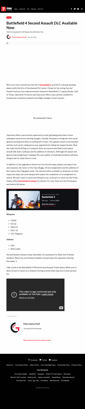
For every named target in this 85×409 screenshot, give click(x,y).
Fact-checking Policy (48, 365)
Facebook (34, 360)
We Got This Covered (18, 377)
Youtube (54, 360)
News (16, 9)
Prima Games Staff (19, 37)
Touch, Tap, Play (33, 380)
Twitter (44, 360)
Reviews (33, 9)
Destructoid (32, 377)
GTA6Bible (65, 380)
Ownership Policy (63, 365)
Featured (22, 9)
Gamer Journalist (44, 377)
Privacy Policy (77, 365)
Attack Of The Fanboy (54, 374)
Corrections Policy (21, 365)
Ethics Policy (34, 365)
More (41, 10)
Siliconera (67, 374)
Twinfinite (32, 374)
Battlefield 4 (12, 316)
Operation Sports (68, 377)
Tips (28, 9)
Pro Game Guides (21, 374)
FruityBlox (44, 380)
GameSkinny (56, 377)
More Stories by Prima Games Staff (37, 340)
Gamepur (41, 374)
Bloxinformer (54, 380)
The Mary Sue (21, 380)
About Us (41, 8)
